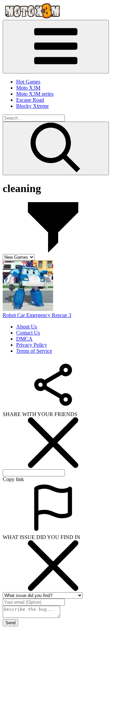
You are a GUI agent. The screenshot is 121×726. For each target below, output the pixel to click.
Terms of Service (34, 351)
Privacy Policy (31, 345)
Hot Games (28, 82)
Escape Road (30, 100)
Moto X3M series (34, 94)
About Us (26, 326)
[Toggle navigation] (56, 46)
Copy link (13, 479)
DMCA (24, 339)
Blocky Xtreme (32, 106)
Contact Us (28, 333)
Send (10, 622)
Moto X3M (28, 88)
